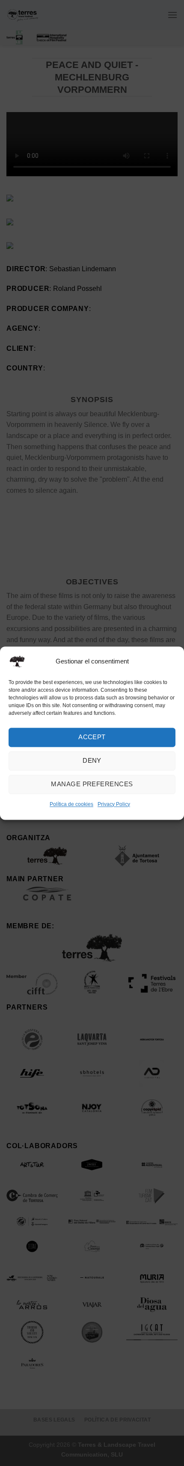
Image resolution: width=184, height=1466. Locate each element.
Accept (92, 736)
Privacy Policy (114, 804)
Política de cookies (71, 804)
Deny (92, 760)
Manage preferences (92, 784)
